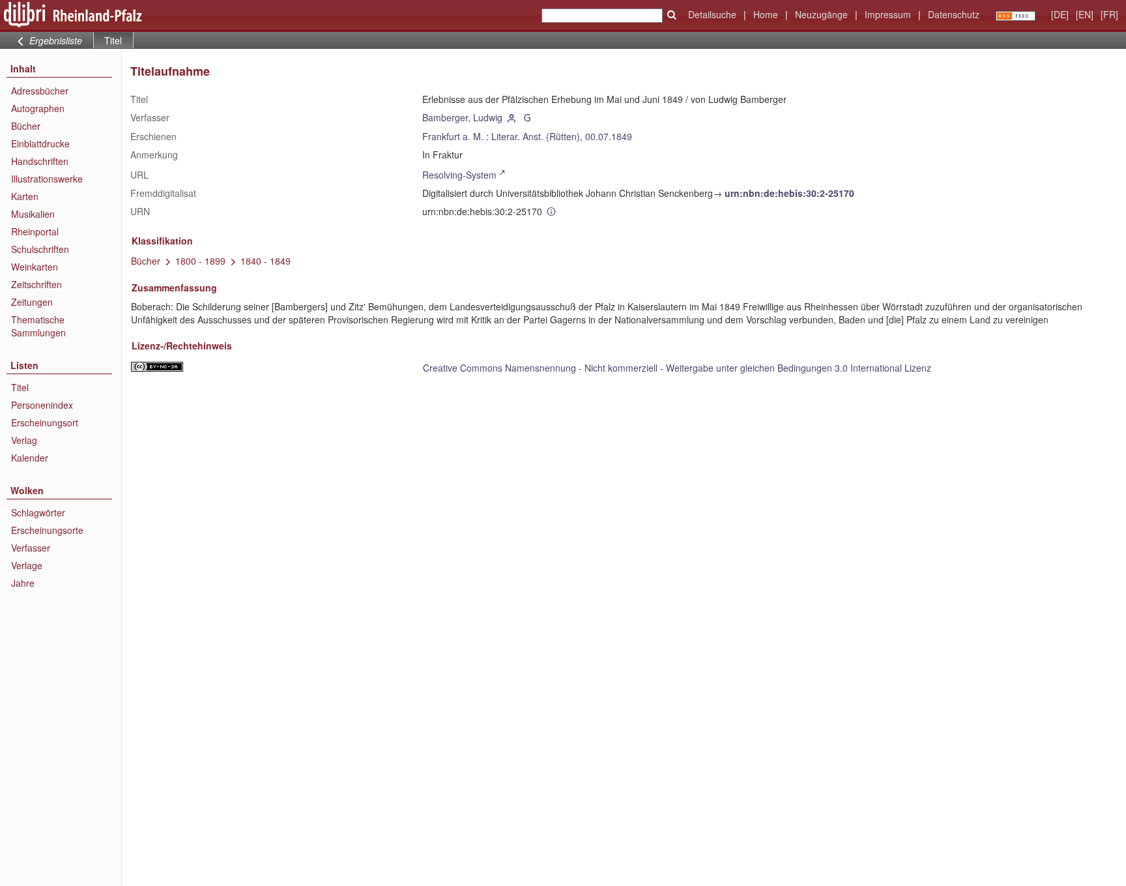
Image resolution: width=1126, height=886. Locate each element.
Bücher (25, 125)
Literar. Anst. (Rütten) (535, 136)
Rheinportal (35, 231)
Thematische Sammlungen (38, 326)
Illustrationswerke (47, 178)
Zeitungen (32, 301)
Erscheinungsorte (47, 530)
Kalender (29, 457)
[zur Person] (511, 117)
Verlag (24, 440)
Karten (24, 196)
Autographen (38, 108)
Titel (20, 387)
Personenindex (42, 404)
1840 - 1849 (265, 260)
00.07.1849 (608, 136)
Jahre (23, 582)
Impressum (888, 14)
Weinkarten (34, 266)
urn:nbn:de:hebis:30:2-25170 (789, 192)
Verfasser (30, 547)
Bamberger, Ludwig (462, 117)
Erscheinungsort (44, 422)
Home (765, 14)
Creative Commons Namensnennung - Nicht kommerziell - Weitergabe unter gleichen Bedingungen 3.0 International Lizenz (677, 367)
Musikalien (33, 213)
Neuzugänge (821, 14)
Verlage (26, 565)
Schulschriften (40, 249)
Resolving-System (459, 174)
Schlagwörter (38, 512)
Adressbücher (39, 90)
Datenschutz (953, 14)
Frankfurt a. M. (453, 136)
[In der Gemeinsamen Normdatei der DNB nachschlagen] (527, 117)
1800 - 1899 (200, 260)
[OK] (672, 15)
